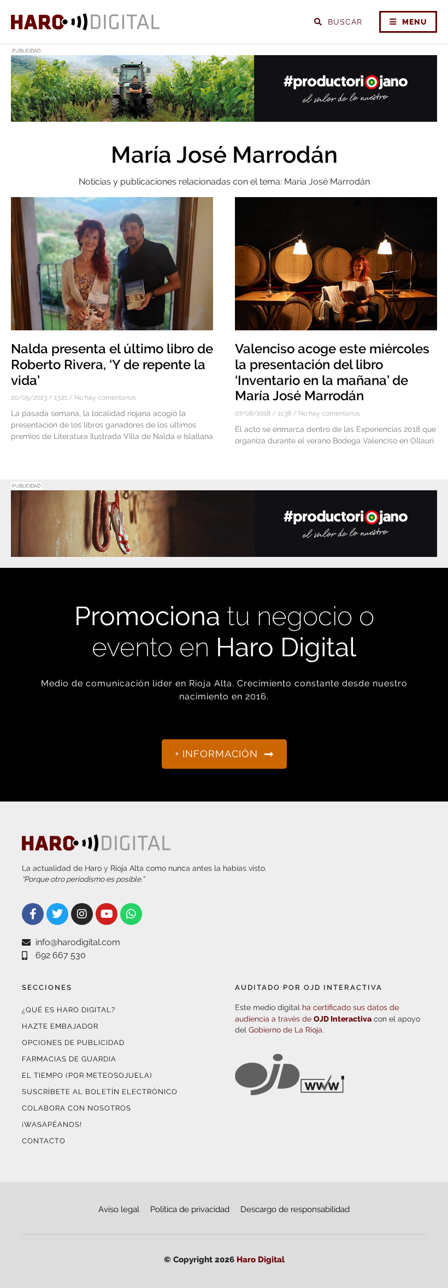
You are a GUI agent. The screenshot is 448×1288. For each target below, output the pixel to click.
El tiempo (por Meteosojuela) (87, 1075)
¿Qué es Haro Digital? (68, 1010)
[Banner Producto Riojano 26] (224, 550)
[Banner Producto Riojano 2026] (224, 115)
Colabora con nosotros (76, 1108)
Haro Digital (261, 1260)
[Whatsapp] (131, 914)
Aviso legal (118, 1209)
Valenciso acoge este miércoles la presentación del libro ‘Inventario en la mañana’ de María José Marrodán (332, 372)
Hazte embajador (60, 1026)
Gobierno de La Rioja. (286, 1029)
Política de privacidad (189, 1209)
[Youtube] (106, 914)
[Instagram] (82, 914)
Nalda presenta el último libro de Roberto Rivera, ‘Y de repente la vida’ (112, 364)
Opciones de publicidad (73, 1042)
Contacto (44, 1141)
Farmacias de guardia (69, 1059)
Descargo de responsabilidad (295, 1209)
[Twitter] (57, 914)
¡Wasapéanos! (52, 1124)
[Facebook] (33, 914)
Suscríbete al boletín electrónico (100, 1092)
